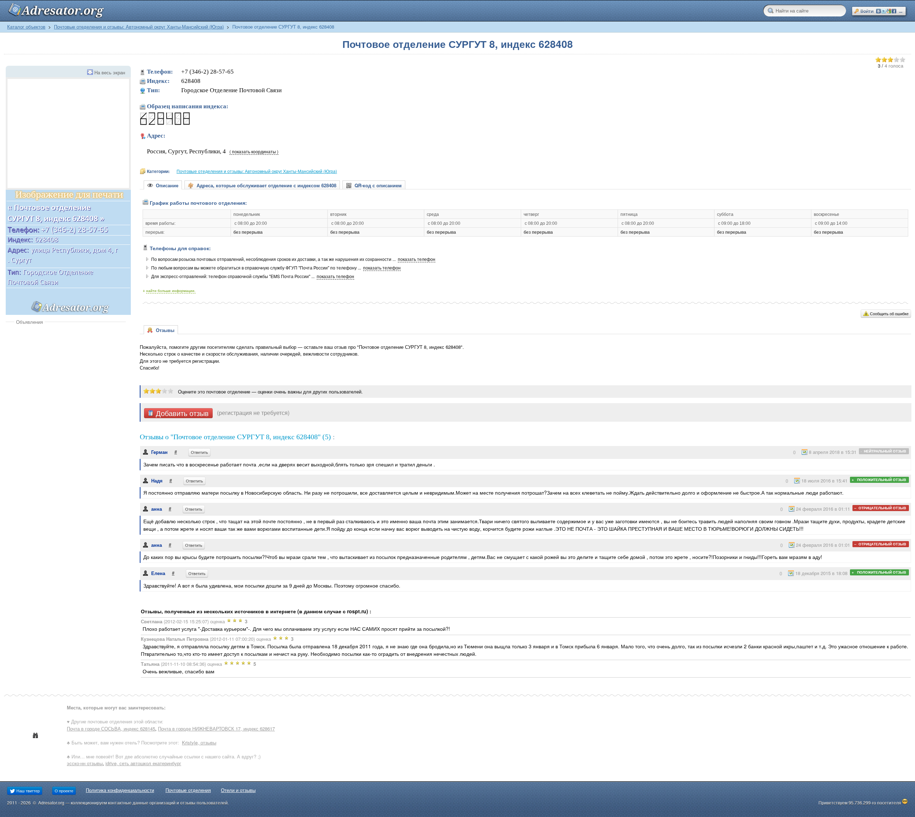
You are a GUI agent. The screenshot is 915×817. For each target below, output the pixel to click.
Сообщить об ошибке (889, 313)
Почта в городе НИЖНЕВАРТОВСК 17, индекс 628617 (216, 728)
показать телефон (416, 259)
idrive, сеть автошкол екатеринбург (143, 763)
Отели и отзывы (238, 790)
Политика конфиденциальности (120, 790)
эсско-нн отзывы (85, 763)
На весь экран (109, 72)
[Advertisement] (66, 379)
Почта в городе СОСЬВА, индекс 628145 (111, 728)
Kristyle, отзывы (199, 742)
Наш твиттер (27, 790)
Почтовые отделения (188, 790)
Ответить (199, 452)
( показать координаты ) (253, 151)
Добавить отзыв (181, 413)
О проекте (64, 790)
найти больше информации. (171, 290)
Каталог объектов (26, 26)
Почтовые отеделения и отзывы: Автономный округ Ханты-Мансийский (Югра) (139, 26)
